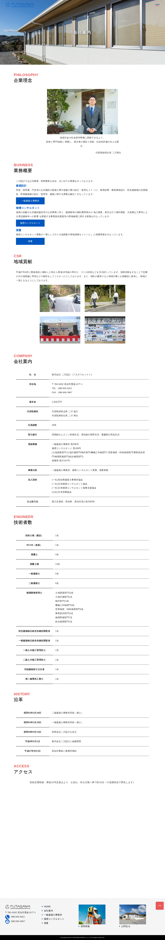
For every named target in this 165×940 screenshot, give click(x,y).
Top (159, 906)
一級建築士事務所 (30, 201)
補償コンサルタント (30, 223)
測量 (30, 241)
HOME (47, 906)
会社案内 (48, 910)
